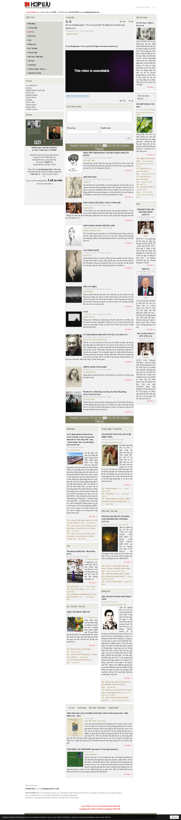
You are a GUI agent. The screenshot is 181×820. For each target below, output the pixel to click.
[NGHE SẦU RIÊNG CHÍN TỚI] (75, 624)
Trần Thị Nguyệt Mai (111, 604)
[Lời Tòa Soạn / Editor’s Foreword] (146, 34)
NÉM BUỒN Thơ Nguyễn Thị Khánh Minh (143, 179)
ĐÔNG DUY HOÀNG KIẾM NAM (95, 340)
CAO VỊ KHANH (147, 192)
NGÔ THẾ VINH (89, 160)
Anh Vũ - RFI (30, 102)
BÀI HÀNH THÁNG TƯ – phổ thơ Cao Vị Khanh (145, 189)
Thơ (68, 546)
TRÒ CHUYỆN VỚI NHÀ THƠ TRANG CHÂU (116, 598)
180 (96, 145)
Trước (124, 21)
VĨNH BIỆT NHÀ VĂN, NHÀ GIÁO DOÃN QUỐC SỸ (145, 212)
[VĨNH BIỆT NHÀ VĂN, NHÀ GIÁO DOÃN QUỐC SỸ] (146, 227)
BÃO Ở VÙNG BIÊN (77, 589)
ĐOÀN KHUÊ (88, 292)
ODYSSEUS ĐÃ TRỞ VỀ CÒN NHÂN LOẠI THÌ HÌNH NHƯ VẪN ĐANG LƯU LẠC (115, 519)
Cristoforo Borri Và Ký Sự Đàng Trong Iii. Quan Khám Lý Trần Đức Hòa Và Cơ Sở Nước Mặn (82, 528)
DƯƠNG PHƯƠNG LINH (92, 231)
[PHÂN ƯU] (146, 286)
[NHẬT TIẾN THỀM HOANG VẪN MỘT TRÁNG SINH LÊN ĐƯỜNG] (74, 163)
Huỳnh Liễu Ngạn (90, 586)
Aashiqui (28, 88)
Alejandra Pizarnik (31, 95)
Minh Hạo (125, 524)
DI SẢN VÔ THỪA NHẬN (113, 581)
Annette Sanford (31, 105)
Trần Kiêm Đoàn (92, 617)
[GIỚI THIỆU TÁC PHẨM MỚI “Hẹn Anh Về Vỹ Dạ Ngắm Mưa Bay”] (75, 759)
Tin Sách (71, 708)
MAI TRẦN (112, 695)
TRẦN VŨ (114, 700)
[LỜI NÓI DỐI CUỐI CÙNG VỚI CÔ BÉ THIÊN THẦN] (110, 455)
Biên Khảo (71, 429)
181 (100, 145)
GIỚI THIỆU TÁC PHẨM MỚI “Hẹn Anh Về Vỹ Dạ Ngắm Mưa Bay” (93, 749)
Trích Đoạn (82, 708)
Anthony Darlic (31, 107)
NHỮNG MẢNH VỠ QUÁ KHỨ (95, 367)
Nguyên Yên (87, 255)
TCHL (146, 236)
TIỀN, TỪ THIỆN (90, 287)
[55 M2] (74, 319)
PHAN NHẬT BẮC (76, 652)
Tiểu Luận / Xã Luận (109, 511)
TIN (137, 204)
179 (91, 145)
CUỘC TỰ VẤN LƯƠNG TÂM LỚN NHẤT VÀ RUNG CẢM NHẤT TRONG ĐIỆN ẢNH (115, 568)
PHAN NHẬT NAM (123, 700)
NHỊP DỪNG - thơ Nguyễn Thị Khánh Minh (144, 171)
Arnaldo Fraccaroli (31, 109)
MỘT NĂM (74, 586)
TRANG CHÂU (122, 604)
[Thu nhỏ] (66, 21)
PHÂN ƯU (146, 269)
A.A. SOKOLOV (31, 85)
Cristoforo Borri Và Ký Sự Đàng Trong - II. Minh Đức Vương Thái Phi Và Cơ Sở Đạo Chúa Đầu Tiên (81, 536)
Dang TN (142, 184)
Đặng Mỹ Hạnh (88, 208)
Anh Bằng (29, 100)
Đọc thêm (128, 170)
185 (118, 145)
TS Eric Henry (101, 721)
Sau (130, 21)
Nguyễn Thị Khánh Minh (148, 174)
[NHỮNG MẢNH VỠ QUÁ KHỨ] (74, 377)
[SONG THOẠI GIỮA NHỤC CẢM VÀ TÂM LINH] (74, 208)
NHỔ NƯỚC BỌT (90, 177)
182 (105, 145)
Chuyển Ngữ (113, 708)
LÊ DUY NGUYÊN (149, 109)
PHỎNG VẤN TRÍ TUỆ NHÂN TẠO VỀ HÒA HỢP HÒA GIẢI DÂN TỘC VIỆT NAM (116, 684)
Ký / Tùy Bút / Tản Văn (76, 607)
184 (114, 145)
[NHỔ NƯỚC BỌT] (74, 187)
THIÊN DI (86, 182)
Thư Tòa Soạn (141, 17)
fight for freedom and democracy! (77, 96)
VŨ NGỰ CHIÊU (89, 399)
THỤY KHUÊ (75, 531)
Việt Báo (145, 357)
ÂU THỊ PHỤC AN (89, 372)
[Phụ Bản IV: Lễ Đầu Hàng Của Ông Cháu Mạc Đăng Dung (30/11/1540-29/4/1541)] (74, 402)
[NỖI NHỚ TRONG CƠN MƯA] (145, 125)
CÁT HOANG (109, 494)
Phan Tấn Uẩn (76, 662)
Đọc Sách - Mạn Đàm (97, 708)
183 (109, 145)
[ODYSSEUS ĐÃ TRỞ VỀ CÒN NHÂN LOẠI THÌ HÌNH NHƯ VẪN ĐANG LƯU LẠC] (110, 539)
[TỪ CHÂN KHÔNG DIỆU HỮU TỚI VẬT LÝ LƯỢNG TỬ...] (74, 345)
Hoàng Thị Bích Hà (93, 559)
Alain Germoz (30, 93)
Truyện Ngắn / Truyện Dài (111, 429)
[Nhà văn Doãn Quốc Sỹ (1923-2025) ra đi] (146, 349)
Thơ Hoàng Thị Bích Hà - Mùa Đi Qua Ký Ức (81, 552)
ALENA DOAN (31, 97)
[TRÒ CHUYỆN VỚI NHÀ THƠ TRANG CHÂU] (110, 618)
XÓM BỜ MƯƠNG (111, 488)
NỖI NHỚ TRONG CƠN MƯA (145, 105)
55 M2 (85, 312)
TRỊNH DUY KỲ (89, 317)
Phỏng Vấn (105, 591)
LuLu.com (57, 169)
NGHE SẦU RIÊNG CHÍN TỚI (78, 612)
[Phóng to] (70, 21)
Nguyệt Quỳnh (109, 504)
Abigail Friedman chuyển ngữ (35, 90)
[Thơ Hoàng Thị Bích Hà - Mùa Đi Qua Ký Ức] (75, 571)
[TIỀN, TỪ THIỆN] (74, 294)
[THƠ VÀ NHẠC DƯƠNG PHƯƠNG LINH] (74, 235)
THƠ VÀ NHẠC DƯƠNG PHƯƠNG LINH (99, 226)
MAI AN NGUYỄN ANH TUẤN (113, 442)
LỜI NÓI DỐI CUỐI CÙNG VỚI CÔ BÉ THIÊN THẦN (116, 435)
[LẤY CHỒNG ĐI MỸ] (74, 266)
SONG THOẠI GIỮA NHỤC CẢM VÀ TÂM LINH (101, 203)
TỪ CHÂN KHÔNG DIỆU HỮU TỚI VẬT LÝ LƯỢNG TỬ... (105, 335)
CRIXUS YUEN (72, 34)
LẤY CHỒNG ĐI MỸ (91, 250)
